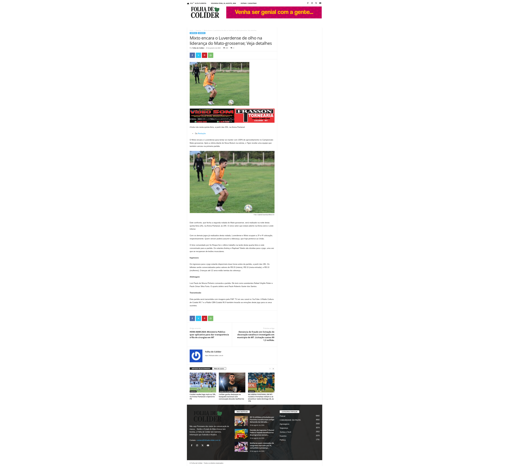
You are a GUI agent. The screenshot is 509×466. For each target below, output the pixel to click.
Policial (282, 416)
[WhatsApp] (210, 55)
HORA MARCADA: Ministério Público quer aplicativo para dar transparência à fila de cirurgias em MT (209, 334)
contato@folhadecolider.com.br (208, 440)
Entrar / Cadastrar (248, 3)
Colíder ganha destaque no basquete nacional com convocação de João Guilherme (231, 396)
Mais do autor (219, 369)
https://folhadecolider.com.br (214, 355)
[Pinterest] (204, 55)
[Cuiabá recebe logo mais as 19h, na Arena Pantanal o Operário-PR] (203, 382)
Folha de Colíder (198, 48)
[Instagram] (312, 3)
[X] (316, 3)
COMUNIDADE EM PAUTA (290, 420)
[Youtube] (320, 3)
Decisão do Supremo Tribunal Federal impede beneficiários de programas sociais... (262, 432)
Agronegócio (284, 424)
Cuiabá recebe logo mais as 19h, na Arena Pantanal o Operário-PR (203, 396)
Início (191, 30)
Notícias (193, 33)
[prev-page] (270, 368)
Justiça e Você (285, 432)
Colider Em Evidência (226, 391)
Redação (201, 133)
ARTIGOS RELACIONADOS (201, 369)
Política (283, 440)
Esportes (198, 30)
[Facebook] (308, 3)
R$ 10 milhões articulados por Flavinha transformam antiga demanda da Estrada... (262, 419)
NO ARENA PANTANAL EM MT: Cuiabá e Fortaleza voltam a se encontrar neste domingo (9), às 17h (261, 397)
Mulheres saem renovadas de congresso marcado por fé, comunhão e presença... (262, 445)
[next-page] (273, 368)
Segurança (284, 428)
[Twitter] (198, 55)
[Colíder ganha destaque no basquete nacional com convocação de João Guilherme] (232, 382)
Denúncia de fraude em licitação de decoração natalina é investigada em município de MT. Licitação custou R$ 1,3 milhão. (255, 335)
